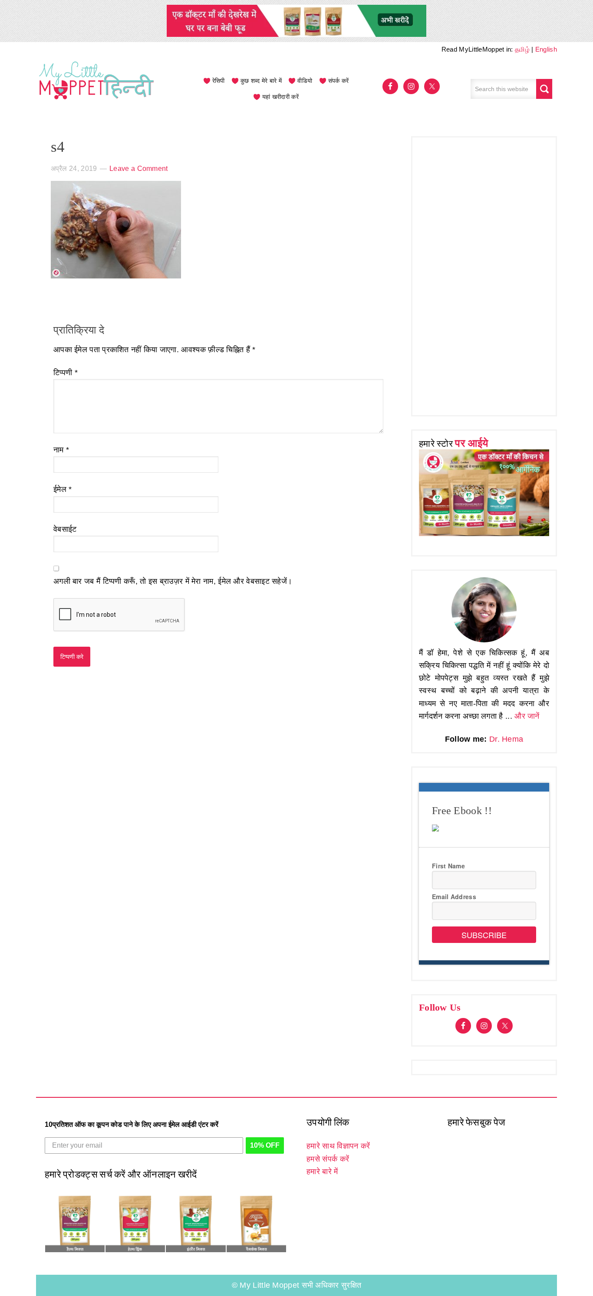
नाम (61, 449)
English (546, 49)
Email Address (454, 896)
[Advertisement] (484, 274)
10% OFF (265, 1145)
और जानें (527, 716)
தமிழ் (522, 49)
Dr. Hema (506, 739)
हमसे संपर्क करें (327, 1159)
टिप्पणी (65, 372)
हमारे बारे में (322, 1171)
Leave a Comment (138, 168)
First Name (448, 865)
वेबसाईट (65, 529)
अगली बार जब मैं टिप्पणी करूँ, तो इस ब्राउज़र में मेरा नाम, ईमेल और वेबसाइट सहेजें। (172, 581)
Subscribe (484, 934)
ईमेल (62, 489)
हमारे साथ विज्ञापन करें (338, 1146)
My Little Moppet (97, 89)
